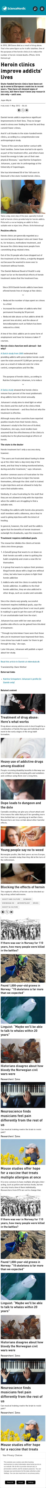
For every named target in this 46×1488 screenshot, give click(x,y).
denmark (27, 899)
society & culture (10, 907)
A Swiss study (7, 390)
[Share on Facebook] (19, 110)
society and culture (11, 899)
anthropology (23, 903)
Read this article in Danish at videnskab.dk (20, 662)
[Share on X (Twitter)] (23, 110)
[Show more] (23, 295)
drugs (36, 903)
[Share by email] (26, 110)
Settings (30, 1482)
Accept (20, 1482)
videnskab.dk (8, 903)
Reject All (10, 1482)
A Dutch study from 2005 (12, 354)
